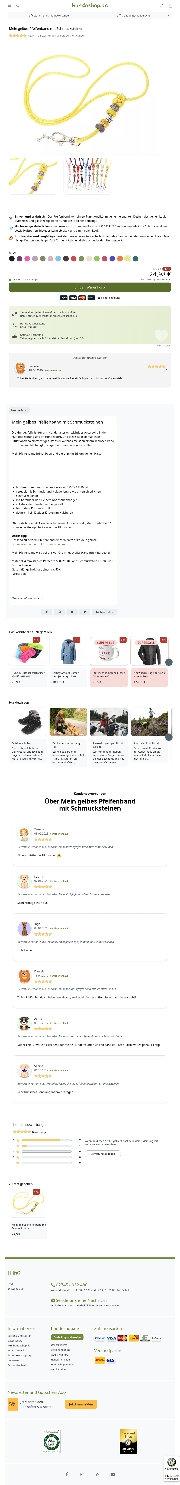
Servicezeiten (59, 1369)
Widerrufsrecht (16, 1350)
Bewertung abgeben (103, 1153)
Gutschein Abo (59, 1354)
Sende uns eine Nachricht (81, 1300)
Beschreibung (19, 410)
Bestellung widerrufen (67, 1337)
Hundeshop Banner (62, 1364)
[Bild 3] (89, 176)
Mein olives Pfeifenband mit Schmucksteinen (86, 847)
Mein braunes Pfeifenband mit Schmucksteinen (87, 989)
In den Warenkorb (90, 287)
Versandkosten (163, 279)
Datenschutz (15, 1340)
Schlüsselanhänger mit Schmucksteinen (38, 544)
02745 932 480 (28, 327)
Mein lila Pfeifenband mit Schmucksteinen (84, 894)
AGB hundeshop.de (19, 1345)
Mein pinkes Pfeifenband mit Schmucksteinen (86, 942)
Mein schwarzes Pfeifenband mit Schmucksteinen (89, 1084)
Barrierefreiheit (17, 1365)
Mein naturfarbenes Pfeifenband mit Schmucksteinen (91, 1036)
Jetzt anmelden (81, 1404)
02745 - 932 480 (72, 1285)
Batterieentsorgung (19, 1355)
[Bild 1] (90, 99)
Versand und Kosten (19, 1335)
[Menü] (178, 1458)
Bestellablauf (15, 1288)
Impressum (14, 1360)
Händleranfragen (61, 1359)
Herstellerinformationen (26, 598)
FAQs (11, 1283)
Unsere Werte (59, 1344)
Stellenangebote (60, 1349)
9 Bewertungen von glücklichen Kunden (61, 35)
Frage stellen (106, 612)
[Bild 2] (35, 176)
